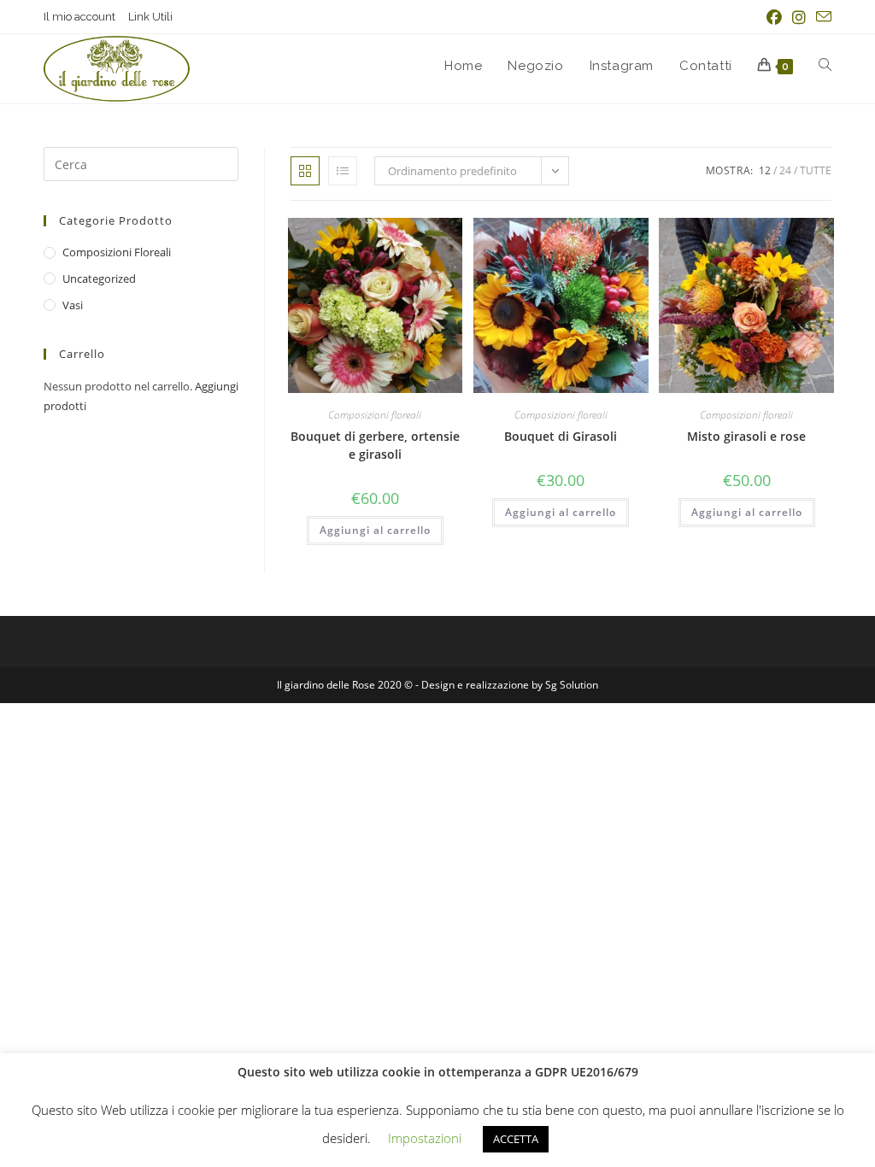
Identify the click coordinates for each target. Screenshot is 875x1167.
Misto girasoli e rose (746, 436)
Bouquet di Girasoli (560, 436)
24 (785, 170)
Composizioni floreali (374, 415)
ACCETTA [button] (515, 1138)
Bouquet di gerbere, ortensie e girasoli (375, 445)
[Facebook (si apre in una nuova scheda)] (774, 17)
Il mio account (79, 16)
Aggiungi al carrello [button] (375, 530)
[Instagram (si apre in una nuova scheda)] (799, 17)
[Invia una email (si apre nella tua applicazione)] (821, 17)
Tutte (815, 170)
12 (765, 170)
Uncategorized (99, 278)
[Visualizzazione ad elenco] (342, 170)
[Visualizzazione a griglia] (305, 170)
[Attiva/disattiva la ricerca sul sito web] (825, 65)
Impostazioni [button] (424, 1137)
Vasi (72, 305)
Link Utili (150, 16)
